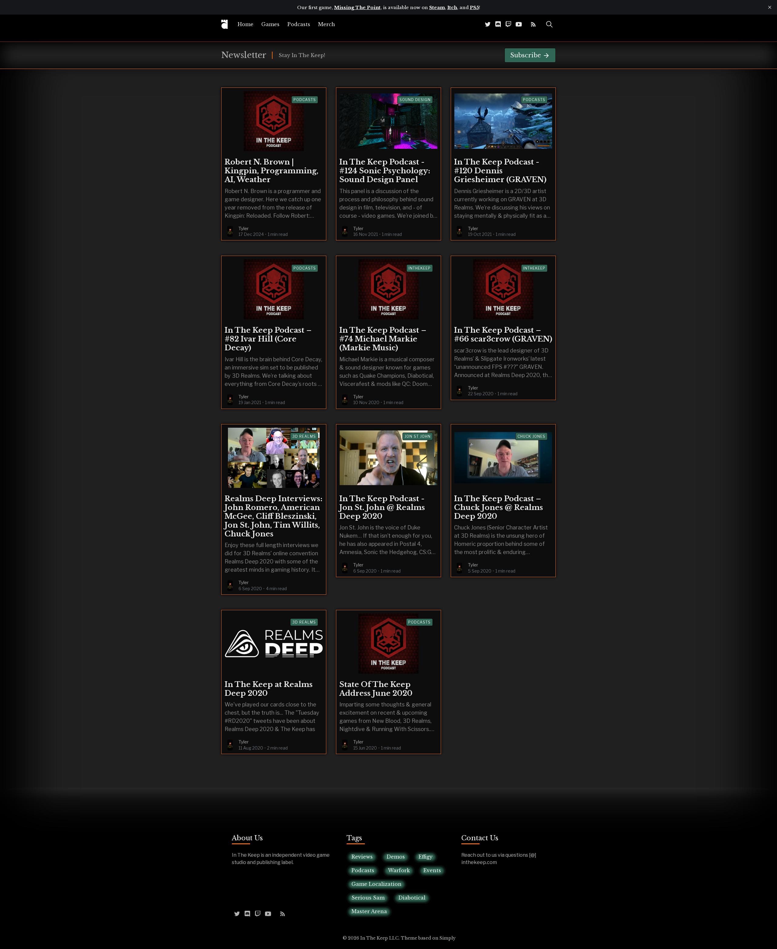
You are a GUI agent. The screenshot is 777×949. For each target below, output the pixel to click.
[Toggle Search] (549, 24)
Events (432, 870)
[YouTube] (519, 24)
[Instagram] (526, 24)
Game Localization (376, 884)
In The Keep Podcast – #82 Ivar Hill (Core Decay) (268, 339)
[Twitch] (508, 24)
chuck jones (531, 436)
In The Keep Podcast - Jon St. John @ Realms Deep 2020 (382, 507)
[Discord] (498, 24)
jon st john (418, 436)
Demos (395, 857)
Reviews (362, 857)
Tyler (244, 228)
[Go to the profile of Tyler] (230, 231)
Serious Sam (368, 898)
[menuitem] (245, 24)
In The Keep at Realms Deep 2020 (269, 689)
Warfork (399, 870)
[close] (770, 7)
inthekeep (420, 268)
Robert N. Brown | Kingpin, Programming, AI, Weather (271, 171)
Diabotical (412, 898)
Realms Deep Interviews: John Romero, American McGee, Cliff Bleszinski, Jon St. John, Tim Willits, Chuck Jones (273, 516)
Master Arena (369, 911)
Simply (447, 938)
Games (270, 24)
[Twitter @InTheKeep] (488, 24)
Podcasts (298, 24)
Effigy (426, 857)
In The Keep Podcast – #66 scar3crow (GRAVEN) (503, 334)
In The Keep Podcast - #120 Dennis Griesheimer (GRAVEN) (500, 171)
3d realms (304, 436)
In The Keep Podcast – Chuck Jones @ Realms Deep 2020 (498, 507)
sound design (415, 99)
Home (245, 24)
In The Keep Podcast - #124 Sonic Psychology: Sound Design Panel (384, 171)
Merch (326, 24)
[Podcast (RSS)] (533, 24)
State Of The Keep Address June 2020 (375, 689)
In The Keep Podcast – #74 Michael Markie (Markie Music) (382, 339)
